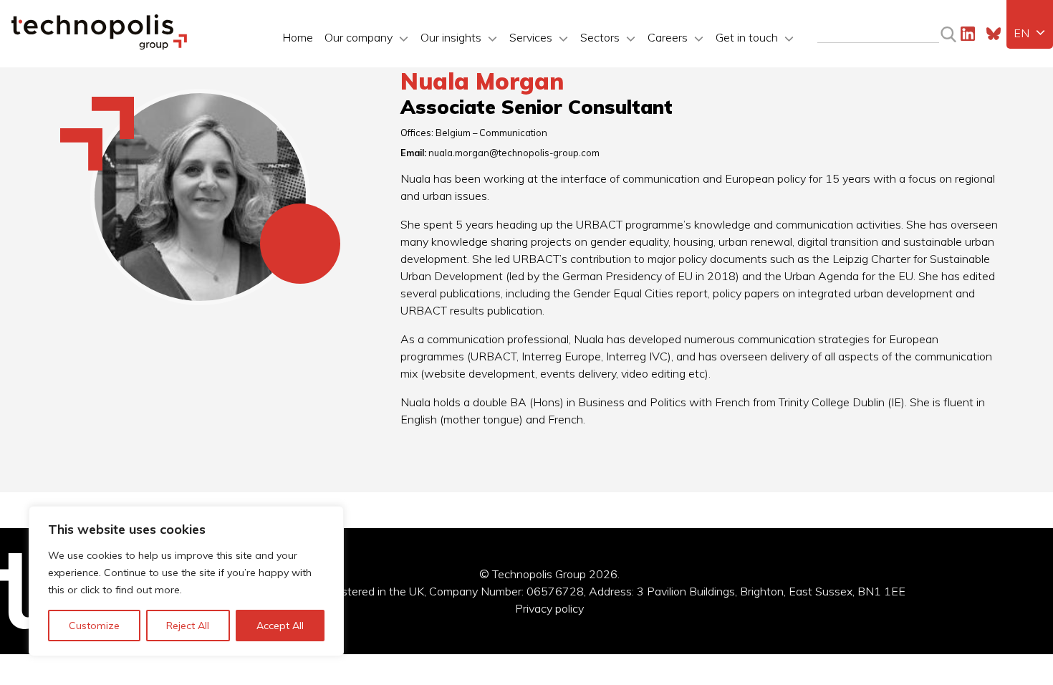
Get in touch (747, 37)
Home (297, 37)
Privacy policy (549, 608)
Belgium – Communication (491, 132)
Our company (358, 37)
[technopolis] (99, 46)
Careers (668, 37)
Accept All (280, 625)
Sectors (600, 37)
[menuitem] (1030, 33)
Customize (94, 625)
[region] (186, 581)
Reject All (187, 625)
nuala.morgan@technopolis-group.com (514, 152)
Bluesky (993, 34)
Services (530, 37)
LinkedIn (968, 34)
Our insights (450, 37)
